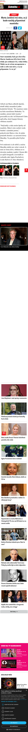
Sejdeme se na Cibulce (21, 651)
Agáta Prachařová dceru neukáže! (11, 459)
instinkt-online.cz (21, 688)
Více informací (23, 699)
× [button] (26, 690)
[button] (14, 701)
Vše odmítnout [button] (14, 726)
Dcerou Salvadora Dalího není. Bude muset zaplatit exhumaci (12, 585)
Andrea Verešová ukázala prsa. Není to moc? (13, 543)
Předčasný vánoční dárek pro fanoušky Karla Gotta (13, 418)
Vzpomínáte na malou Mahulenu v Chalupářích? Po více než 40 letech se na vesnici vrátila (13, 521)
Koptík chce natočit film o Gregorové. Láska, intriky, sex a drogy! (12, 606)
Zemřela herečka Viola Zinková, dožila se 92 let (13, 478)
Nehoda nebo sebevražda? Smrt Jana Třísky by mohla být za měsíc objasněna (13, 564)
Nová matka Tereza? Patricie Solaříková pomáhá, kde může (13, 439)
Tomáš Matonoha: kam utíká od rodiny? (10, 247)
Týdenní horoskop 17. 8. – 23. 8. (22, 685)
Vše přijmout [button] (14, 722)
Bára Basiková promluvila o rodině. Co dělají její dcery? (13, 499)
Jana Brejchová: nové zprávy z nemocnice (14, 398)
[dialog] (14, 710)
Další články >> (14, 611)
